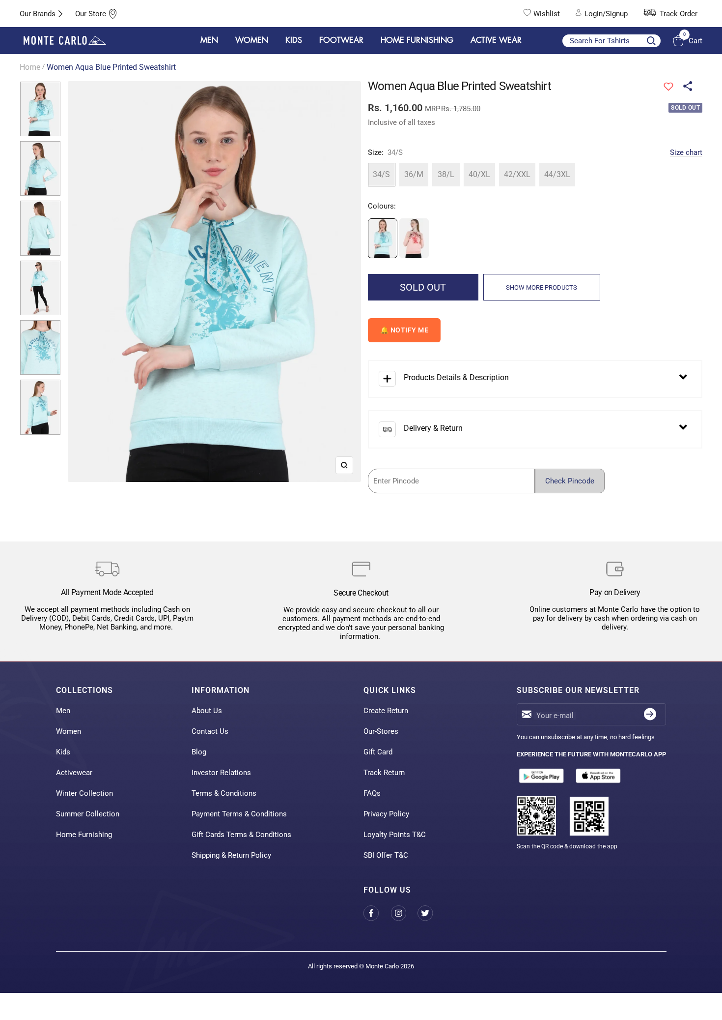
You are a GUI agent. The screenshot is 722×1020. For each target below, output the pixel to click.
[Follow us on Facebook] (376, 913)
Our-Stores (380, 731)
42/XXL (517, 174)
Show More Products (541, 287)
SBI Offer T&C (385, 855)
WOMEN (251, 40)
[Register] (650, 714)
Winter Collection (84, 793)
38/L (446, 174)
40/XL (479, 174)
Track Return (384, 772)
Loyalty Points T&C (394, 834)
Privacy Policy (386, 814)
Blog (199, 752)
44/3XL (557, 174)
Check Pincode (569, 481)
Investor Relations (221, 772)
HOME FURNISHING (417, 40)
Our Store (90, 13)
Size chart (686, 152)
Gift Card (377, 752)
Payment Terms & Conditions (239, 814)
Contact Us (210, 731)
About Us (207, 710)
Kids (63, 752)
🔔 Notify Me (404, 330)
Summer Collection (87, 814)
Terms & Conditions (224, 793)
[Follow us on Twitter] (430, 913)
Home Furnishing (84, 834)
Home (30, 67)
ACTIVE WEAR (496, 40)
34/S (381, 174)
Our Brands (38, 13)
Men (63, 710)
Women (68, 731)
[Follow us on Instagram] (403, 913)
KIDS (293, 40)
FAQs (372, 793)
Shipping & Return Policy (231, 855)
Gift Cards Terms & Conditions (241, 834)
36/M (413, 174)
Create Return (385, 710)
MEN (209, 40)
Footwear (341, 40)
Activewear (74, 772)
